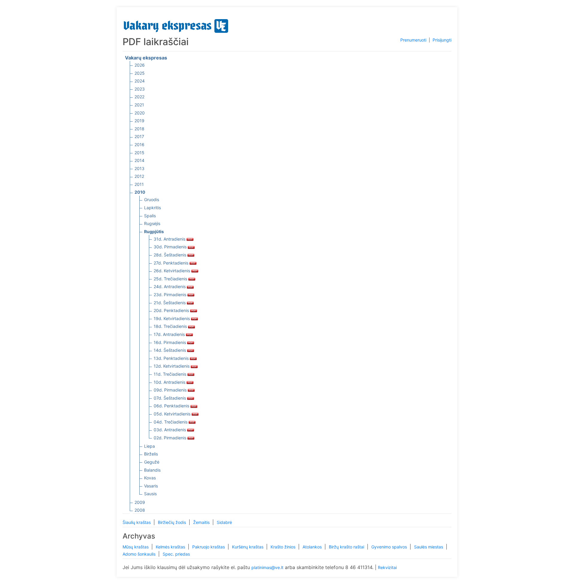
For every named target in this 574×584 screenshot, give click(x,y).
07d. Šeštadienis (170, 397)
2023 (140, 88)
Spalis (150, 215)
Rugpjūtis (154, 231)
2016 (139, 144)
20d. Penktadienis (172, 310)
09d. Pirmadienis (171, 389)
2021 (139, 104)
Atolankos (313, 546)
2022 (139, 96)
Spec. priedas (176, 554)
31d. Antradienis (170, 238)
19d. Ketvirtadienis (172, 318)
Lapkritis (152, 207)
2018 (139, 128)
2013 (139, 168)
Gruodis (151, 199)
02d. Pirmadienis (170, 437)
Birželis (151, 453)
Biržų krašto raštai (347, 546)
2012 (139, 176)
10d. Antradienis (170, 382)
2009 (140, 502)
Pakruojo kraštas (209, 546)
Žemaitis (202, 522)
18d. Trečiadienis (171, 326)
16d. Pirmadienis (170, 342)
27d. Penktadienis (172, 262)
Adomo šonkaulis (140, 554)
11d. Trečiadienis (170, 374)
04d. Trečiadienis (171, 421)
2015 (139, 152)
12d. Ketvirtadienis (172, 366)
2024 (140, 80)
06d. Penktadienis (172, 405)
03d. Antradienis (170, 429)
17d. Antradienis (170, 334)
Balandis (152, 470)
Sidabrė (224, 522)
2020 (140, 112)
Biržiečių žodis (172, 522)
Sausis (150, 493)
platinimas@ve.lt (267, 567)
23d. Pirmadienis (170, 294)
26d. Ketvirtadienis (172, 270)
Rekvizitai (387, 567)
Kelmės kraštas (171, 546)
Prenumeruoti (413, 39)
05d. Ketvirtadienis (173, 413)
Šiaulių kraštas (137, 522)
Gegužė (151, 461)
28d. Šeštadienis (170, 254)
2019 (139, 120)
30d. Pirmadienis (171, 246)
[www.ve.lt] (176, 24)
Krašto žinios (284, 546)
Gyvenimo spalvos (389, 546)
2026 (140, 65)
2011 (139, 184)
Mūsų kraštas (136, 546)
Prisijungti (442, 39)
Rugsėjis (152, 223)
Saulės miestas (429, 546)
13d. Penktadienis (172, 358)
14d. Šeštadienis (170, 350)
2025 (140, 73)
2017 (139, 136)
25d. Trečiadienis (171, 278)
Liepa (149, 446)
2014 (139, 160)
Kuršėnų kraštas (248, 546)
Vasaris (151, 485)
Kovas (150, 477)
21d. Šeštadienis (170, 302)
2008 (140, 510)
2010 (140, 192)
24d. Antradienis (170, 286)
